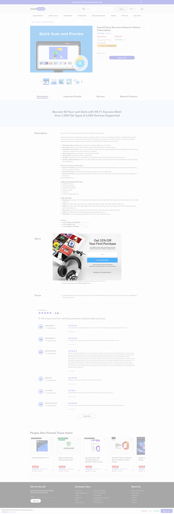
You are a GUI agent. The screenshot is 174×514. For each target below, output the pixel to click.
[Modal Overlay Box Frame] (87, 257)
